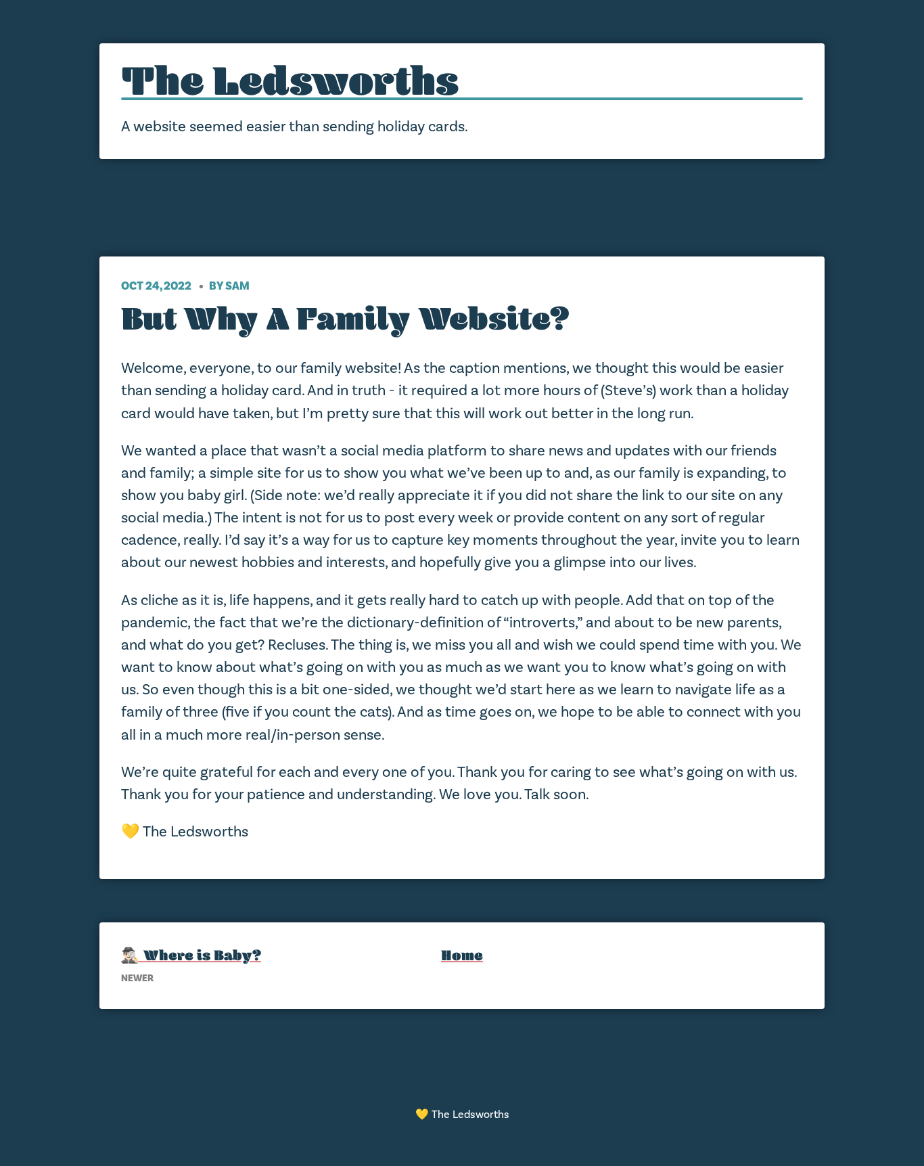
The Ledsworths (290, 80)
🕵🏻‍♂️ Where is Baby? (191, 955)
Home (462, 955)
